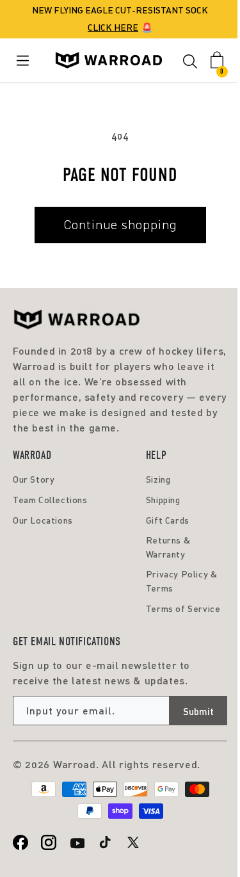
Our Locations (43, 520)
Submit (198, 711)
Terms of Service (183, 608)
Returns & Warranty (168, 547)
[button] (190, 63)
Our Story (33, 479)
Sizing (158, 479)
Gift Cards (167, 520)
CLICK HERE (113, 27)
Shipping (163, 499)
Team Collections (50, 499)
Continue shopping (120, 224)
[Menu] (25, 60)
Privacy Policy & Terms (182, 580)
